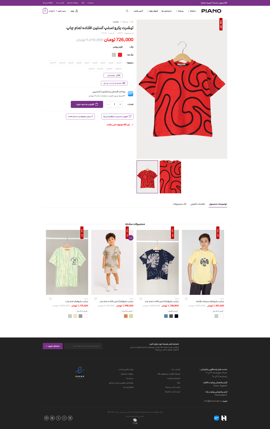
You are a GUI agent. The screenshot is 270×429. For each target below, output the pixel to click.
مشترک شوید (54, 346)
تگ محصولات (179, 204)
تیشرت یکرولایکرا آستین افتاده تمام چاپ (162, 301)
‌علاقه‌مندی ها (48, 3)
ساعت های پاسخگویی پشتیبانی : (213, 369)
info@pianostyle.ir (212, 401)
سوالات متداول (72, 3)
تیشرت (116, 21)
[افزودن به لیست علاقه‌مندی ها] (186, 299)
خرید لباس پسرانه (172, 387)
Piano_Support (220, 385)
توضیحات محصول (218, 204)
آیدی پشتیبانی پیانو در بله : (216, 391)
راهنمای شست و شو (113, 83)
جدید (130, 238)
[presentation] (221, 276)
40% (221, 22)
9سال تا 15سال (218, 311)
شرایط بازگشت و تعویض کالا (169, 373)
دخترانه (193, 11)
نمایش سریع (203, 291)
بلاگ (83, 3)
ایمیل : (224, 401)
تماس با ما (60, 3)
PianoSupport (221, 395)
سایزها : (129, 62)
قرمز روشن (117, 47)
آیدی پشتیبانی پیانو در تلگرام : (215, 382)
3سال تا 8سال (173, 311)
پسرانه (180, 11)
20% (127, 230)
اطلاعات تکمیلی (197, 204)
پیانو (177, 298)
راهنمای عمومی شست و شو (121, 382)
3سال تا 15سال (127, 311)
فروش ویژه (153, 11)
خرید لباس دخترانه (172, 391)
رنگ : (131, 47)
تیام (127, 416)
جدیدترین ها (166, 11)
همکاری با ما (128, 387)
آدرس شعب (138, 11)
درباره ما (91, 3)
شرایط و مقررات (173, 378)
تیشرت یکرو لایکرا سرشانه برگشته (210, 301)
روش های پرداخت (126, 369)
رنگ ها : (130, 54)
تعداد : (130, 104)
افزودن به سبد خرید (85, 104)
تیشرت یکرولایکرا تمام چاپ (76, 301)
